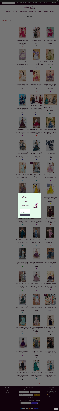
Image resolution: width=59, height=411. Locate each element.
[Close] (39, 194)
